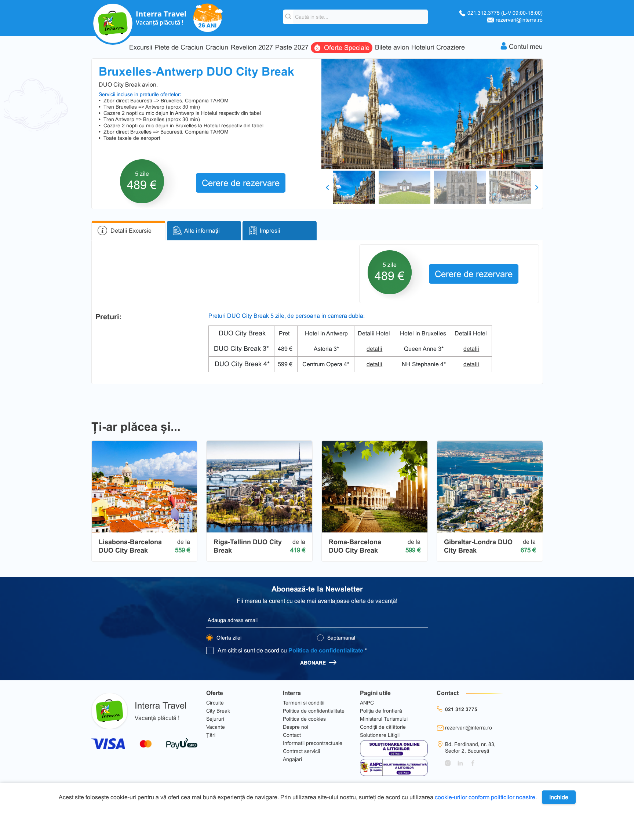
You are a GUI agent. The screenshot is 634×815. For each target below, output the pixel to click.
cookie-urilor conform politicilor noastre (485, 797)
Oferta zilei (228, 638)
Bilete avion (392, 47)
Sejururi (215, 719)
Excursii (140, 47)
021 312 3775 (461, 709)
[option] (432, 114)
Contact (292, 735)
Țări (210, 735)
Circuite (215, 703)
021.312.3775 (505, 13)
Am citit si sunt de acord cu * (292, 650)
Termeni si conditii (303, 703)
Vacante (215, 727)
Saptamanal (340, 638)
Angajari (292, 759)
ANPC (367, 703)
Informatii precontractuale (312, 743)
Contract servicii (301, 751)
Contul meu (526, 46)
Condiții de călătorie (383, 727)
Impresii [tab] (270, 231)
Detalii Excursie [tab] (131, 231)
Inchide (558, 797)
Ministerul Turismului (384, 719)
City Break (218, 711)
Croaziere (450, 47)
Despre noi (295, 727)
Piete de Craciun (178, 47)
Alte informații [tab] (202, 231)
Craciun (216, 47)
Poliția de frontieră (381, 711)
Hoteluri (422, 47)
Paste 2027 (292, 47)
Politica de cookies (304, 719)
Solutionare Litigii (380, 735)
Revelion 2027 (252, 47)
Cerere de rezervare (241, 183)
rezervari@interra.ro (519, 20)
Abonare (313, 663)
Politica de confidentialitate (325, 650)
